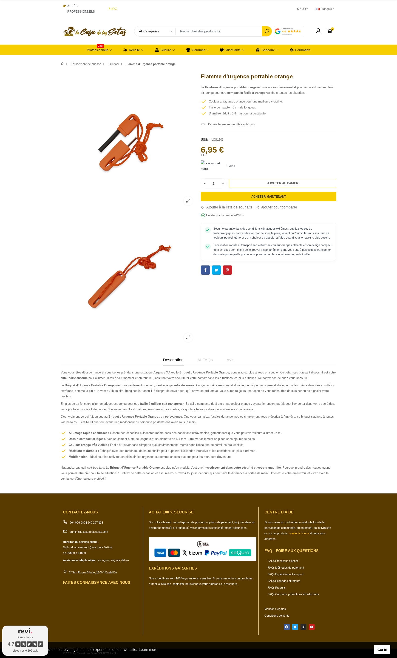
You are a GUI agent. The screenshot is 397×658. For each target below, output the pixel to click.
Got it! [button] (382, 650)
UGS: (204, 139)
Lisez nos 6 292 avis (25, 650)
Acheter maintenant (268, 196)
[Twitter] (295, 627)
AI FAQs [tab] (205, 360)
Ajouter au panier (282, 183)
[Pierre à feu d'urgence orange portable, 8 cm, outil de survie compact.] (128, 206)
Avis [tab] (230, 360)
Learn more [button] (148, 650)
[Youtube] (312, 627)
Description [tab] (173, 360)
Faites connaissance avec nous (96, 582)
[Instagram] (303, 627)
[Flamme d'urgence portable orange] (128, 343)
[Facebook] (287, 627)
